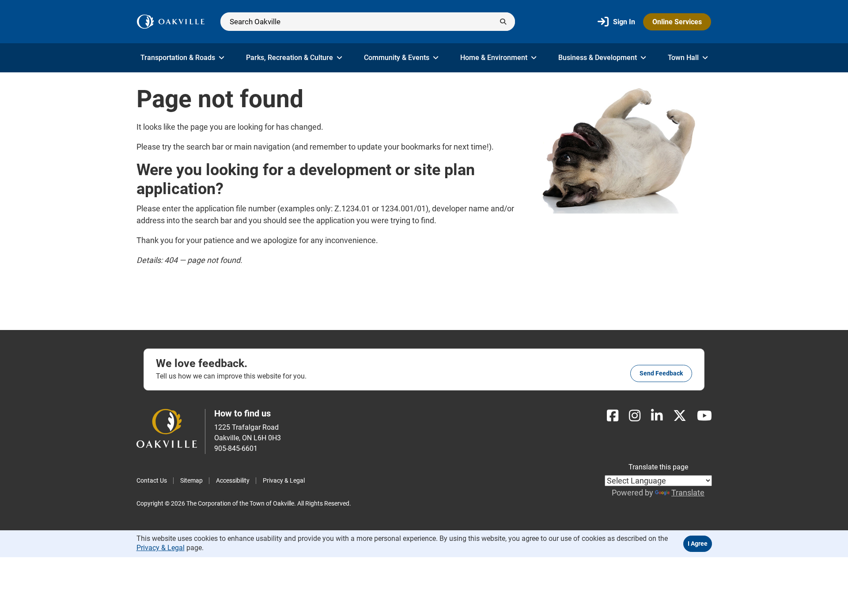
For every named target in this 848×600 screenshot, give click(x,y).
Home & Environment (493, 57)
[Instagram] (634, 416)
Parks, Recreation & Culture (289, 57)
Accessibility (233, 480)
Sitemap (191, 480)
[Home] (170, 21)
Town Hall (683, 57)
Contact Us (151, 480)
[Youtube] (704, 416)
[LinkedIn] (656, 416)
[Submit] (503, 21)
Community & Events (396, 57)
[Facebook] (612, 416)
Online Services (677, 22)
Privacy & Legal (284, 480)
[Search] (367, 21)
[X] (679, 416)
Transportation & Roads (177, 57)
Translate (687, 492)
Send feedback (661, 373)
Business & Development (597, 57)
